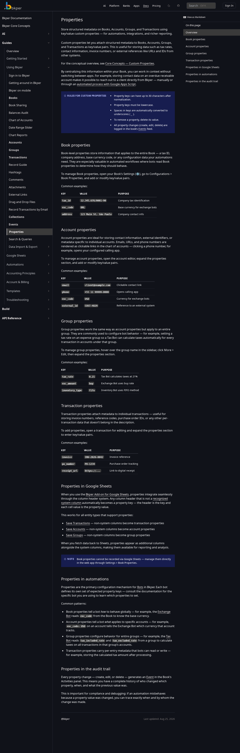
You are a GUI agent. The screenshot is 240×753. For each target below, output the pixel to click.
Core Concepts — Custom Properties (129, 63)
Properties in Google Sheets (86, 486)
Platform (114, 5)
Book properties (75, 145)
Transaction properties (81, 405)
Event (150, 677)
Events (142, 128)
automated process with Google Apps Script (106, 84)
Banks (126, 5)
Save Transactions (78, 523)
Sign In (229, 5)
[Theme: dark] (169, 5)
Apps (137, 5)
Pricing (156, 5)
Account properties (78, 229)
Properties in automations (85, 578)
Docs (146, 5)
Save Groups (74, 535)
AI (104, 5)
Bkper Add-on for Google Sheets (107, 494)
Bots (140, 587)
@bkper (65, 719)
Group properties (77, 320)
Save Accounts (75, 529)
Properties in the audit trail (85, 668)
